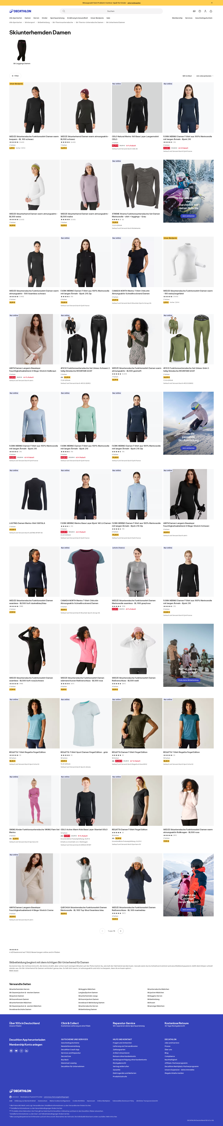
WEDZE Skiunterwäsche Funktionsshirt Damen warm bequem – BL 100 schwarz (34, 137)
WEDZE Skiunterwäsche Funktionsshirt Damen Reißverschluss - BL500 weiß (134, 679)
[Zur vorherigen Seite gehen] (102, 931)
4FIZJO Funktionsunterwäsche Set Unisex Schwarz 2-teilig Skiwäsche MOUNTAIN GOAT (85, 369)
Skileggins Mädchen (86, 989)
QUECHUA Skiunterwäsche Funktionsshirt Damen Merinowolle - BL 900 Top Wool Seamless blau (84, 908)
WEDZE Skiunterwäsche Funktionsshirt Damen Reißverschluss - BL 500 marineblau (134, 908)
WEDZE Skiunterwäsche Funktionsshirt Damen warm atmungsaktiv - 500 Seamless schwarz (34, 292)
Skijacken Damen (16, 996)
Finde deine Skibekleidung (188, 680)
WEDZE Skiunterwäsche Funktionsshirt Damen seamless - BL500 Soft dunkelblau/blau (31, 601)
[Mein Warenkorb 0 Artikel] (211, 11)
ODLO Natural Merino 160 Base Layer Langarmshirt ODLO (135, 137)
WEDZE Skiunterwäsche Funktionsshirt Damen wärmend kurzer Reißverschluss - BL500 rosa (82, 679)
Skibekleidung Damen (87, 1009)
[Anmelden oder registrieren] (205, 11)
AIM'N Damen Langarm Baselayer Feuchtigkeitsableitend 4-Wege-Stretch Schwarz (186, 524)
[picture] (34, 107)
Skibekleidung (153, 999)
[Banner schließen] (212, 3)
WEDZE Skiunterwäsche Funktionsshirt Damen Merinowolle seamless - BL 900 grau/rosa (134, 601)
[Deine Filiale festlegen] (194, 11)
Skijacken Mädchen (155, 992)
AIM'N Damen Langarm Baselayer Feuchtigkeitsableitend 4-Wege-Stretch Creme (31, 908)
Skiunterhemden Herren (19, 989)
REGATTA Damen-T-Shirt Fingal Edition (129, 752)
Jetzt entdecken (188, 216)
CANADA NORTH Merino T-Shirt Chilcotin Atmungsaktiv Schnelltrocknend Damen (131, 292)
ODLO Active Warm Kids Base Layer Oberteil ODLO (84, 829)
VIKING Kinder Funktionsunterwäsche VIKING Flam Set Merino (34, 830)
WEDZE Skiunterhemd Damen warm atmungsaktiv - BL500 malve (85, 215)
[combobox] (205, 76)
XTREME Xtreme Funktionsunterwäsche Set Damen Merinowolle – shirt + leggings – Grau (136, 215)
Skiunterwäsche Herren (88, 1006)
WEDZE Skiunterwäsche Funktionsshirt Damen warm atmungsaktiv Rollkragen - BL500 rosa (188, 830)
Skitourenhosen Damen (19, 999)
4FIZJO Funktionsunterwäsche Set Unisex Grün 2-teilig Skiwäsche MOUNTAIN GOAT (186, 369)
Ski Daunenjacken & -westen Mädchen (25, 1006)
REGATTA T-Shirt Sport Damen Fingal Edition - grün (84, 752)
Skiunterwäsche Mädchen (158, 989)
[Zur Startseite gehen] (20, 11)
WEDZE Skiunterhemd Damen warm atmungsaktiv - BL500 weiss (33, 215)
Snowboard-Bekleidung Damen (91, 1003)
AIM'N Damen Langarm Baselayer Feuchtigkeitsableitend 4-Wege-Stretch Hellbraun (32, 369)
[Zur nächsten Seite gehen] (120, 931)
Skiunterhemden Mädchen (20, 1003)
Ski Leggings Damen (21, 63)
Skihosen (151, 1003)
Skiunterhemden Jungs (88, 996)
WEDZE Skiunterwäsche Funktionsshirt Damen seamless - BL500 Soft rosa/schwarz (31, 679)
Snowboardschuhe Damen (20, 1009)
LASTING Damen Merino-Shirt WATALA (27, 523)
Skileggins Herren (154, 996)
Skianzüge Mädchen (155, 1006)
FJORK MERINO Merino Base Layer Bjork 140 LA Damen (86, 523)
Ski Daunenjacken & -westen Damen (24, 992)
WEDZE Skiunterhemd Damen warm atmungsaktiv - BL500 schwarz (85, 137)
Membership (177, 18)
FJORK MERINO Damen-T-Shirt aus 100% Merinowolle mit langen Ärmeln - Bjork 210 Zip (85, 292)
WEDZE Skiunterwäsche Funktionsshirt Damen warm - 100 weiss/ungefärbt (188, 292)
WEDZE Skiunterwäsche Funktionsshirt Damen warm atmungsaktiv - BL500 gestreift (136, 369)
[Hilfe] (200, 11)
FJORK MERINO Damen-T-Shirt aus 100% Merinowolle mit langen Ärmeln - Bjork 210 (187, 137)
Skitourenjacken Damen (88, 999)
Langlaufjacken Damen (88, 992)
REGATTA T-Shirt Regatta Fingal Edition (27, 752)
